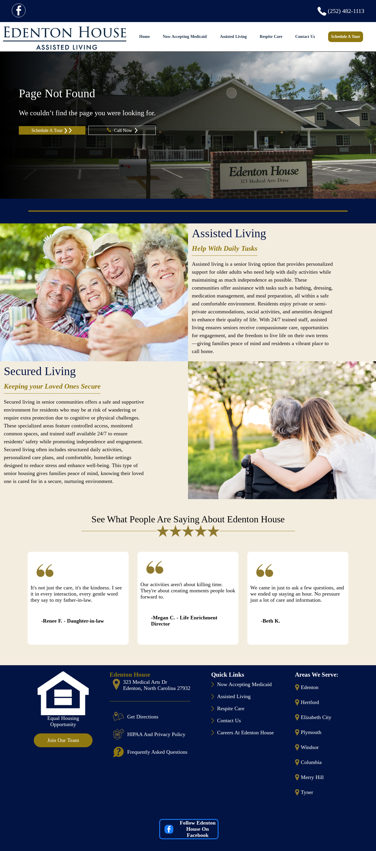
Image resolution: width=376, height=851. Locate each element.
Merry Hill (312, 777)
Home (144, 36)
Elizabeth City (316, 717)
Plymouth (311, 732)
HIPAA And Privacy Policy (156, 734)
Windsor (310, 747)
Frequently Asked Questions (157, 752)
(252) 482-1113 (346, 11)
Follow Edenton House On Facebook (198, 829)
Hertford (310, 702)
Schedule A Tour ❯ (49, 130)
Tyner (307, 792)
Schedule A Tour (345, 36)
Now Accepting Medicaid (185, 36)
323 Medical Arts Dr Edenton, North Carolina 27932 (156, 685)
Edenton (309, 687)
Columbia (311, 762)
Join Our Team (63, 740)
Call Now (123, 130)
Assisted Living (233, 36)
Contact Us (305, 36)
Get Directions (142, 717)
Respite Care (271, 36)
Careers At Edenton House (245, 732)
